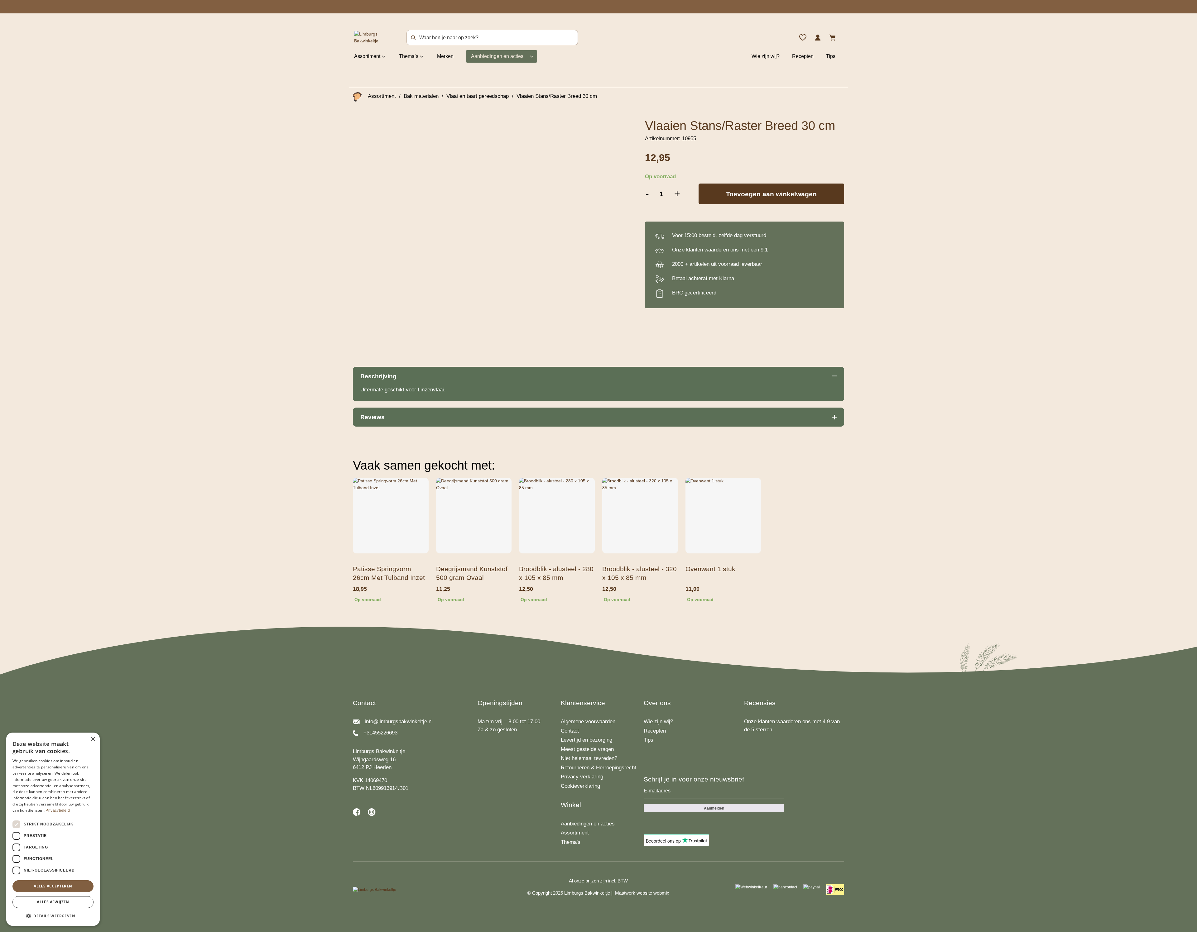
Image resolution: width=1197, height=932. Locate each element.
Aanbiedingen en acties (497, 56)
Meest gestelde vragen (587, 749)
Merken (445, 56)
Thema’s (408, 56)
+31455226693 (380, 733)
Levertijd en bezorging (586, 740)
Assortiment (367, 56)
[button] (53, 916)
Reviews (372, 417)
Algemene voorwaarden (588, 721)
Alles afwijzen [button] (53, 902)
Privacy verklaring (582, 777)
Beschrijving (378, 376)
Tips (830, 56)
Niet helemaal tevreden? (589, 758)
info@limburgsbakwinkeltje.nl (399, 721)
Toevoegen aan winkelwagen (771, 194)
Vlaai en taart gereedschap (477, 96)
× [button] (92, 739)
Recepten (803, 56)
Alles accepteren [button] (53, 886)
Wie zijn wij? (766, 56)
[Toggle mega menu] (383, 56)
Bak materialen (421, 96)
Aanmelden (714, 808)
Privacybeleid (58, 810)
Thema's (570, 842)
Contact (570, 731)
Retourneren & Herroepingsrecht (598, 768)
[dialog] (53, 829)
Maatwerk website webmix (642, 893)
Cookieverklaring (580, 786)
